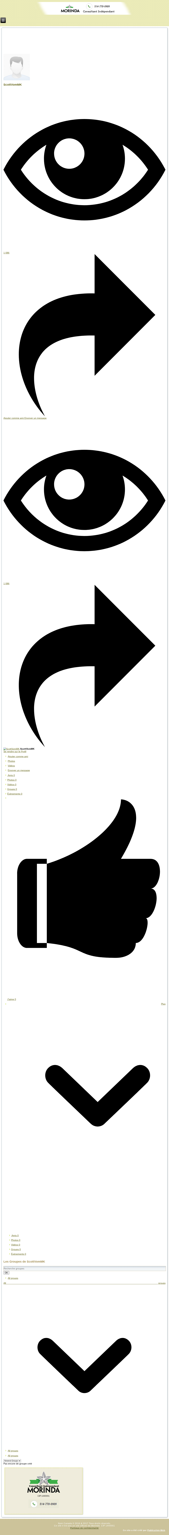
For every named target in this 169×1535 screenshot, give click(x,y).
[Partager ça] (84, 415)
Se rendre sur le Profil (14, 751)
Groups (12, 789)
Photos (12, 780)
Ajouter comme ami (13, 418)
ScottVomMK (12, 84)
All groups (13, 1278)
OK (6, 1273)
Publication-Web (156, 1530)
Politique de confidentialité (84, 1528)
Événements (14, 793)
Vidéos (11, 784)
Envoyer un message (35, 418)
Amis (11, 775)
